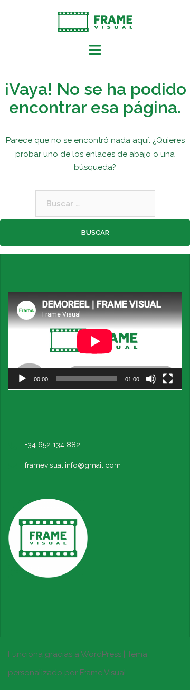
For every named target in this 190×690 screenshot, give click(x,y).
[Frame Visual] (95, 21)
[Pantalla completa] (168, 378)
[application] (95, 341)
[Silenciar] (151, 378)
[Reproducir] (22, 378)
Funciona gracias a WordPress (64, 654)
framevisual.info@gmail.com (73, 465)
